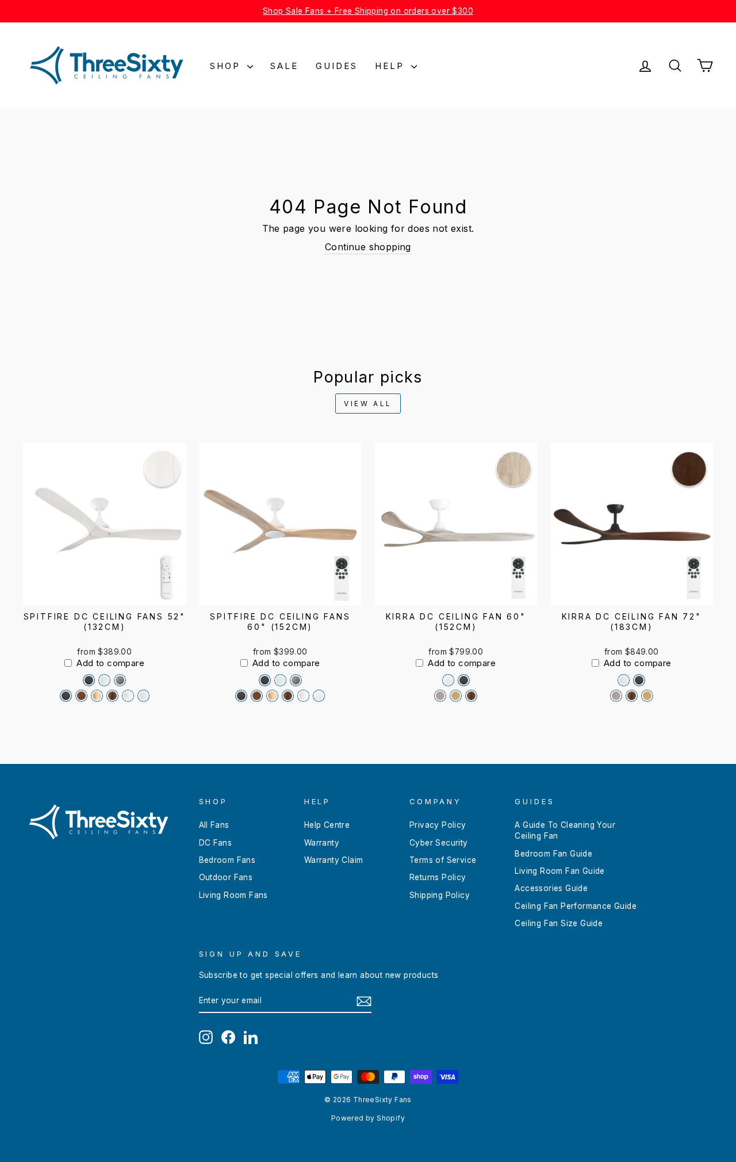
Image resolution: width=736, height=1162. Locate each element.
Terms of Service (442, 860)
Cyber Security (438, 842)
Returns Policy (437, 877)
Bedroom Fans (227, 860)
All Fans (214, 825)
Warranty (321, 842)
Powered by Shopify (368, 1118)
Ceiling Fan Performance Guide (576, 906)
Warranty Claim (333, 860)
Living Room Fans (233, 895)
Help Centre (327, 825)
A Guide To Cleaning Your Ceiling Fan (565, 830)
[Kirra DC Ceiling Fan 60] (448, 680)
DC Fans (215, 842)
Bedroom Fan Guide (553, 853)
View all (368, 403)
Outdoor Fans (226, 877)
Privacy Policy (437, 825)
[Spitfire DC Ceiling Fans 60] (264, 680)
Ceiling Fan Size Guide (559, 923)
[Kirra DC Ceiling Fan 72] (623, 680)
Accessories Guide (551, 888)
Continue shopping (368, 247)
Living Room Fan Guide (559, 871)
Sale (284, 65)
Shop (227, 65)
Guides (337, 65)
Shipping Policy (439, 895)
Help (391, 65)
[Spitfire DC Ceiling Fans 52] (88, 680)
